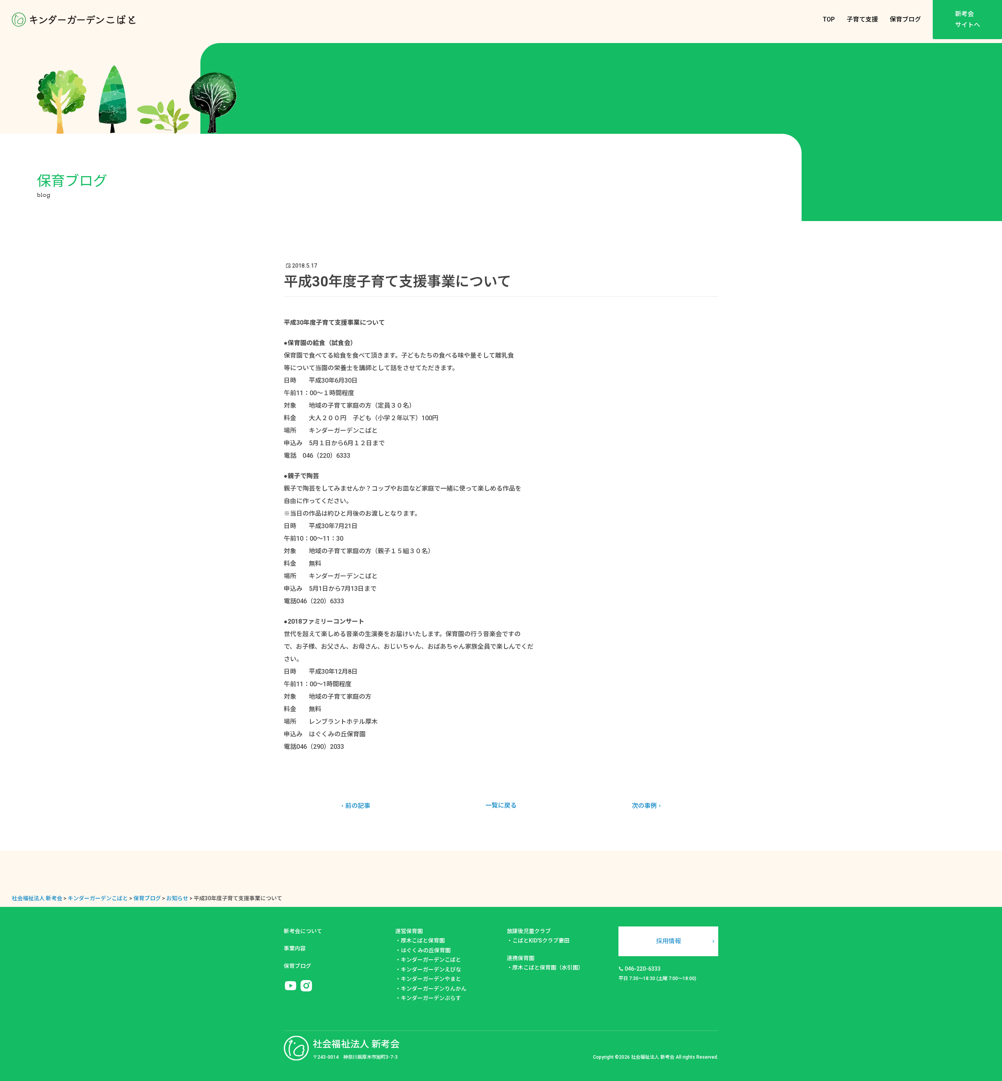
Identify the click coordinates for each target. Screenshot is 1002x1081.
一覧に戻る (501, 805)
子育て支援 (862, 19)
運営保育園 (409, 931)
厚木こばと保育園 (423, 940)
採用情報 (668, 941)
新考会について (303, 931)
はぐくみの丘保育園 (426, 950)
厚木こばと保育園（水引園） (548, 967)
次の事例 (644, 805)
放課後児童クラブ (529, 931)
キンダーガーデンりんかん (434, 989)
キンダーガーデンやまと (431, 979)
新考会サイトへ (967, 19)
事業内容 (295, 948)
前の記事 (357, 805)
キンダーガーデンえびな (431, 969)
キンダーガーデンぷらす (431, 998)
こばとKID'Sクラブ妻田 (540, 940)
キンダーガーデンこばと (431, 960)
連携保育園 (520, 958)
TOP (829, 19)
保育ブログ (905, 19)
